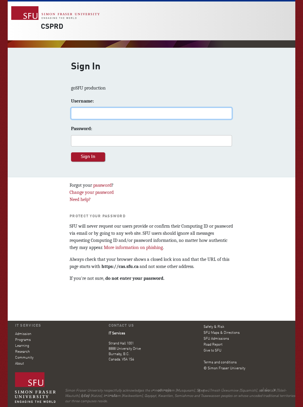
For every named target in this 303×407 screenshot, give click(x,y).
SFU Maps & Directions (222, 333)
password (102, 185)
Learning (22, 346)
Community (24, 358)
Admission (23, 334)
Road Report (213, 345)
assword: (81, 128)
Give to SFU (212, 350)
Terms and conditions (220, 362)
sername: (82, 101)
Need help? (80, 199)
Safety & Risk (214, 327)
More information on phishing (133, 247)
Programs (23, 340)
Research (22, 352)
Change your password (92, 192)
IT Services (28, 326)
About (19, 363)
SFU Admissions (216, 339)
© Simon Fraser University (224, 368)
